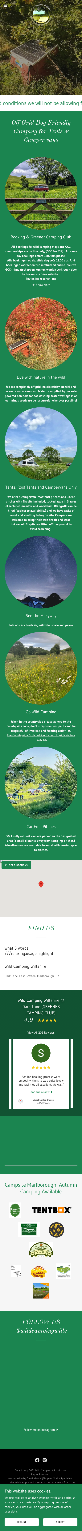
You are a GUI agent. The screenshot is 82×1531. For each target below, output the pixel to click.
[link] (41, 5)
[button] (7, 5)
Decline (22, 1522)
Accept (60, 1522)
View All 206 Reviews (41, 1032)
